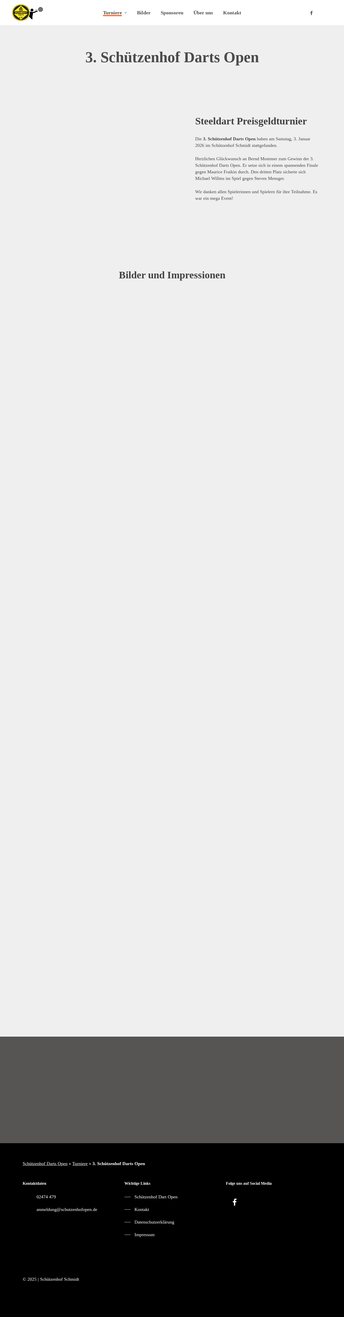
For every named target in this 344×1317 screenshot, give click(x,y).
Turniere (80, 1163)
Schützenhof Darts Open (45, 1163)
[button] (172, 1107)
